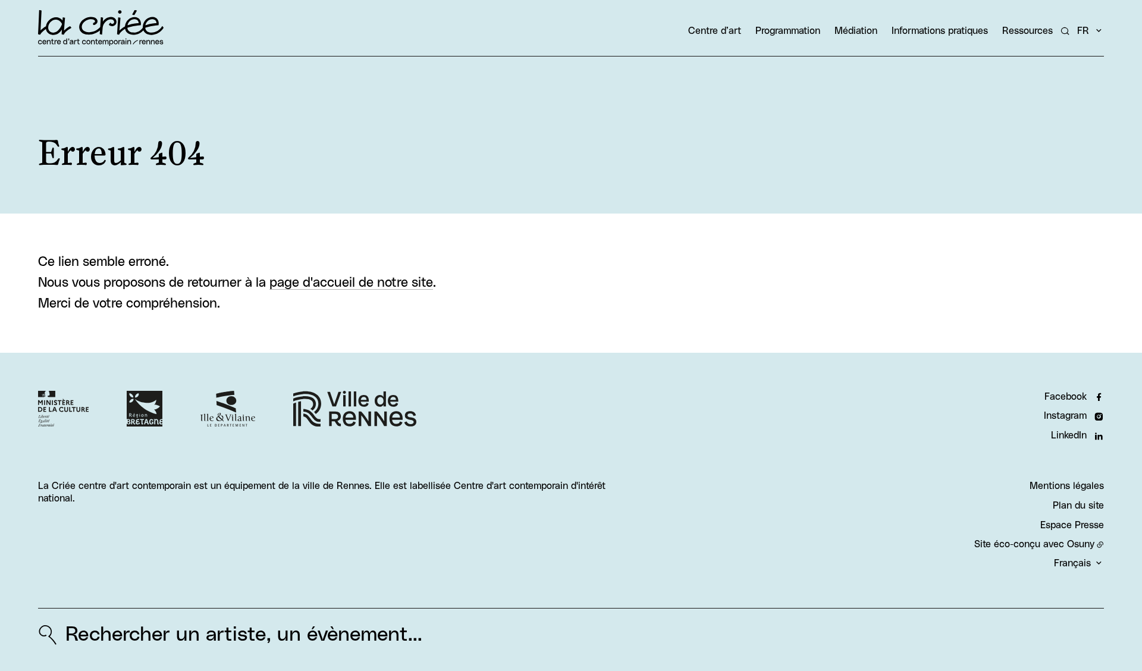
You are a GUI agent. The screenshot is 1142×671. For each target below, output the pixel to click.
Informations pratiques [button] (940, 31)
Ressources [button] (1027, 31)
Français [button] (1072, 563)
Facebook (1065, 397)
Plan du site (1078, 505)
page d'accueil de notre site (351, 283)
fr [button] (1083, 31)
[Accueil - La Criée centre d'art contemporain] (101, 28)
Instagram (1065, 416)
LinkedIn (1069, 435)
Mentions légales (1067, 486)
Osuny (1080, 544)
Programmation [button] (787, 31)
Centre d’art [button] (714, 31)
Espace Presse (1072, 525)
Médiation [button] (855, 31)
